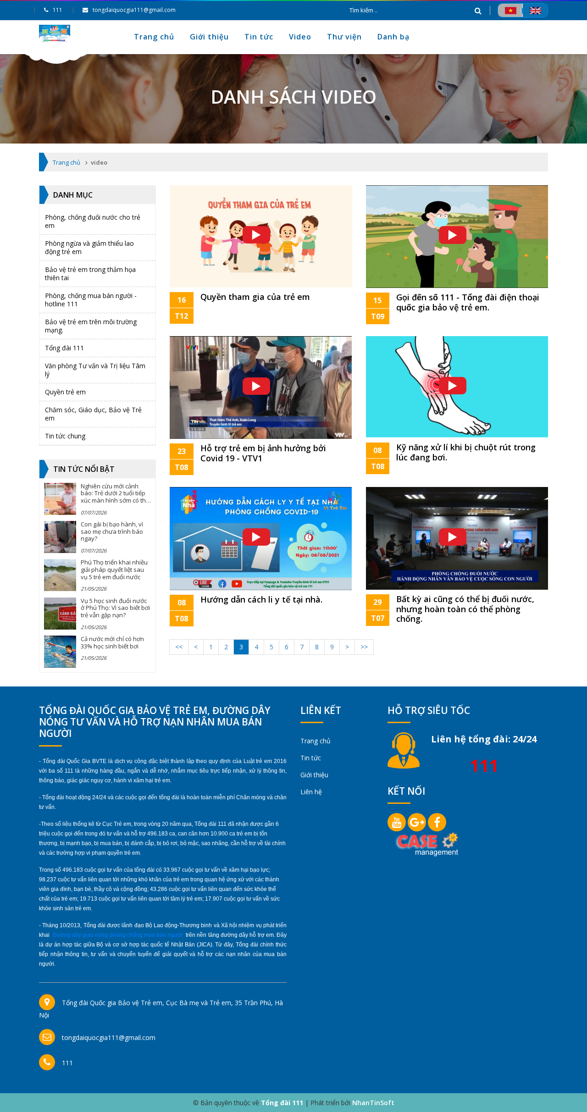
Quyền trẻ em (65, 391)
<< (179, 646)
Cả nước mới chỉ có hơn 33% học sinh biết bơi (112, 642)
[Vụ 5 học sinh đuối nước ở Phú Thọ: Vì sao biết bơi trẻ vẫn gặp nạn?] (60, 613)
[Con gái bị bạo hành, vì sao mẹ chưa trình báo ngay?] (60, 537)
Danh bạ (393, 37)
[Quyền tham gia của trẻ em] (261, 235)
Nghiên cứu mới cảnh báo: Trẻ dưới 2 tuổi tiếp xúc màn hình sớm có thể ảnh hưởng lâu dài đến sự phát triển (115, 500)
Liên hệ (311, 791)
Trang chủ (154, 37)
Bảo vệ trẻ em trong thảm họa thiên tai (90, 273)
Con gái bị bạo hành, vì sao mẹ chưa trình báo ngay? (112, 531)
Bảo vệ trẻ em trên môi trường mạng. (91, 325)
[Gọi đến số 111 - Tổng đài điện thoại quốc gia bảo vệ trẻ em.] (457, 235)
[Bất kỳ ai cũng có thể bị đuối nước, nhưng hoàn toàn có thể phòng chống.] (457, 537)
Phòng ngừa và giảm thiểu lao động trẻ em (89, 247)
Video (300, 37)
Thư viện (344, 37)
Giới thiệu (209, 37)
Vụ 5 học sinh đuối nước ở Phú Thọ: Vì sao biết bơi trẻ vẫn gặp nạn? (115, 608)
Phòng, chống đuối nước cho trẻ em (92, 221)
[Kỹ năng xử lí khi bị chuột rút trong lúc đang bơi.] (457, 386)
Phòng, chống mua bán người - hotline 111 (91, 299)
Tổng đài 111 (64, 347)
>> (364, 646)
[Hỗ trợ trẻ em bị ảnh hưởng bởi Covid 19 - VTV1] (261, 386)
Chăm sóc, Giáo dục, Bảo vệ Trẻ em (93, 413)
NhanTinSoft (373, 1102)
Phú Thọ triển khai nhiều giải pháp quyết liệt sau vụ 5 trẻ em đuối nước (114, 569)
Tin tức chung (65, 436)
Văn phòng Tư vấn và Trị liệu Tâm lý (95, 369)
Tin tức (258, 37)
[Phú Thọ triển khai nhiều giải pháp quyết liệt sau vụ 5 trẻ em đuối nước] (60, 575)
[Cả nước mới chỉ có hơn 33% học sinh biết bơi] (60, 652)
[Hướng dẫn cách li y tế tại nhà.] (261, 537)
